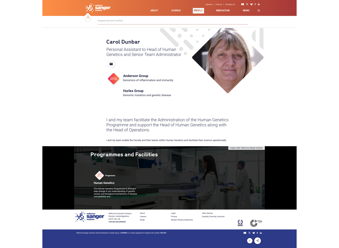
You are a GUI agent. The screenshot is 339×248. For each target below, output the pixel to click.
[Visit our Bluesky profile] (251, 4)
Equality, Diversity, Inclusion (213, 217)
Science (176, 10)
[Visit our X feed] (247, 4)
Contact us (230, 4)
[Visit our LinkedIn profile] (259, 4)
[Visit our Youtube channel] (242, 4)
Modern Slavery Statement (182, 220)
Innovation (222, 10)
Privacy (174, 217)
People (198, 10)
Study (142, 220)
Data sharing (207, 213)
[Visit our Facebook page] (255, 4)
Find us (219, 4)
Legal (173, 213)
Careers (209, 4)
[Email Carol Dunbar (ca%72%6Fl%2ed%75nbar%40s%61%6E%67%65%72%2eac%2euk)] (112, 64)
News (246, 10)
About (154, 10)
